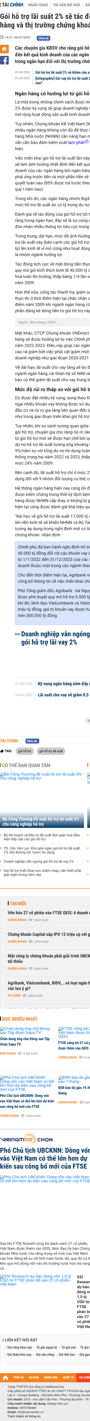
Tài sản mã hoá (66, 5)
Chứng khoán (17, 920)
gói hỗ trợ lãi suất (51, 751)
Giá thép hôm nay (19, 1354)
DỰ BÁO (34, 1378)
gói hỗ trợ (24, 751)
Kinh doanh (8, 1053)
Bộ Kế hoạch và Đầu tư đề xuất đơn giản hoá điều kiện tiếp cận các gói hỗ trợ (42, 837)
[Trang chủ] (4, 49)
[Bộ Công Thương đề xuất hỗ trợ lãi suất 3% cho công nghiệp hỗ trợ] (42, 800)
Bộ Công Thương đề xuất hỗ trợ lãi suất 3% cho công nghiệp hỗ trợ (40, 821)
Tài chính (12, 5)
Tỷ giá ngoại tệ (46, 1347)
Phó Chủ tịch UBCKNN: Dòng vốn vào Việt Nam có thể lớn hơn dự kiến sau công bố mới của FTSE (27, 1101)
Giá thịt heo (67, 1354)
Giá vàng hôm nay (19, 1347)
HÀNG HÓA (51, 1378)
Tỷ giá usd (69, 1347)
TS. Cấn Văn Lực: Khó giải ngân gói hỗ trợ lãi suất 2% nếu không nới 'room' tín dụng (42, 850)
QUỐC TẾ (68, 1378)
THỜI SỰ (18, 1378)
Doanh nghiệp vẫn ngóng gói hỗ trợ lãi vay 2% (39, 862)
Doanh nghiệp (67, 1102)
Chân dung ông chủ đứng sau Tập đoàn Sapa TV (25, 1042)
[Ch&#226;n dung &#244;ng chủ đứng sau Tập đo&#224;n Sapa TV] (27, 1031)
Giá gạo (84, 1354)
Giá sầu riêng (45, 1354)
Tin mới (18, 904)
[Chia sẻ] (4, 60)
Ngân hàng (38, 5)
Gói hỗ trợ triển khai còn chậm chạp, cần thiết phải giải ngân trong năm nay (42, 873)
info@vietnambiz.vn (30, 1412)
